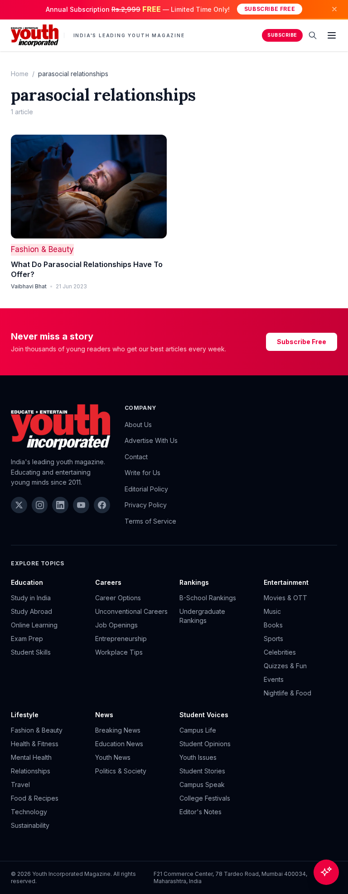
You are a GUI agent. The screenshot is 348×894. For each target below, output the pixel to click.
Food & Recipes (34, 798)
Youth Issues (198, 757)
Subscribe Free (269, 8)
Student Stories (202, 771)
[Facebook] (102, 505)
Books (273, 625)
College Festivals (204, 798)
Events (274, 679)
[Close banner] (334, 9)
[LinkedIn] (60, 505)
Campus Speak (202, 784)
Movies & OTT (285, 598)
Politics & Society (120, 771)
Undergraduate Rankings (202, 615)
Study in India (31, 598)
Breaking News (117, 730)
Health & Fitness (34, 744)
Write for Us (142, 472)
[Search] (312, 35)
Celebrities (280, 652)
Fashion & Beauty (42, 249)
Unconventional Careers (131, 611)
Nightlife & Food (287, 693)
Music (272, 611)
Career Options (118, 598)
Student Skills (31, 652)
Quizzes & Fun (285, 666)
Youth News (112, 757)
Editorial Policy (146, 489)
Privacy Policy (146, 505)
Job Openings (116, 625)
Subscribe (282, 35)
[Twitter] (19, 505)
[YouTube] (81, 505)
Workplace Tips (119, 652)
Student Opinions (205, 744)
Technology (29, 812)
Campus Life (197, 730)
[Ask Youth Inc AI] (326, 872)
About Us (138, 424)
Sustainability (30, 825)
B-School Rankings (207, 598)
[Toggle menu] (332, 35)
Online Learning (34, 625)
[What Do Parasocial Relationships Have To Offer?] (89, 186)
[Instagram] (40, 505)
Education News (119, 744)
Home (20, 74)
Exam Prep (27, 638)
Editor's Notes (200, 812)
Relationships (30, 771)
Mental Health (31, 757)
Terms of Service (150, 521)
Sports (273, 638)
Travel (20, 784)
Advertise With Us (151, 440)
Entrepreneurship (121, 638)
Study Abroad (31, 611)
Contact (136, 457)
